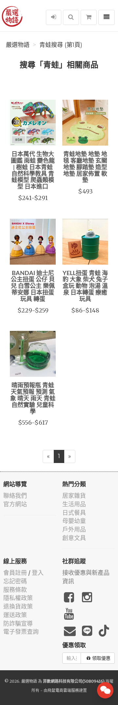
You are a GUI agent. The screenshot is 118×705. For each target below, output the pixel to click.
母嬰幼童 (74, 521)
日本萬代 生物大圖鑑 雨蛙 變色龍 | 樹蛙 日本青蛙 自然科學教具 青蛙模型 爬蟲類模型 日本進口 (33, 170)
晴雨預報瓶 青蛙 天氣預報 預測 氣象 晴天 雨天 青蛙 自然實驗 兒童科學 (32, 398)
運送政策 (15, 615)
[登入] (53, 17)
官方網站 (15, 504)
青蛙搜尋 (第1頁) (60, 45)
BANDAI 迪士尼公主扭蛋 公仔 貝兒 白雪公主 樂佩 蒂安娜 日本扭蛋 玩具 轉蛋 (33, 286)
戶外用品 (74, 529)
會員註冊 (15, 572)
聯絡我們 (15, 495)
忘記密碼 (15, 581)
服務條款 (15, 590)
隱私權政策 (18, 598)
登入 (38, 572)
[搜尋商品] (71, 17)
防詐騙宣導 (18, 623)
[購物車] (89, 17)
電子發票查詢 (21, 631)
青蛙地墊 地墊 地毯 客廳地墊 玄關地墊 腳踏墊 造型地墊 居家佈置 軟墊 (85, 167)
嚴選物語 (18, 45)
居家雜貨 (74, 495)
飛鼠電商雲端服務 (63, 690)
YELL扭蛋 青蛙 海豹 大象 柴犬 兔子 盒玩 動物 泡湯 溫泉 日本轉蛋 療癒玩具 (85, 286)
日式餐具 (74, 512)
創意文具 (74, 538)
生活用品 (74, 504)
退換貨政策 (18, 606)
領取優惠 (101, 658)
